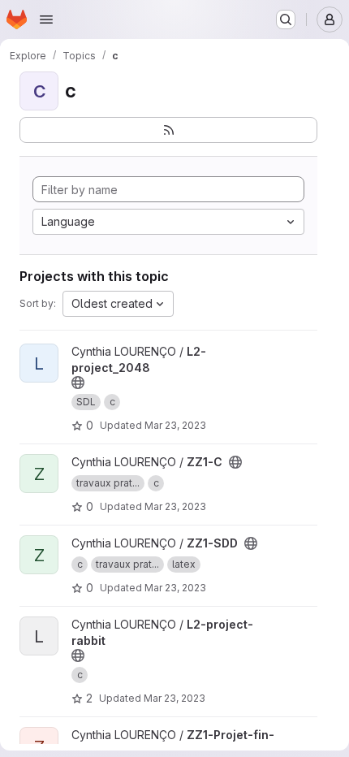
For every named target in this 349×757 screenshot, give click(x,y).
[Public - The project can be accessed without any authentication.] (77, 382)
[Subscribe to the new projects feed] (168, 130)
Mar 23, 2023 (175, 425)
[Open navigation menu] (46, 19)
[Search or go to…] (285, 19)
